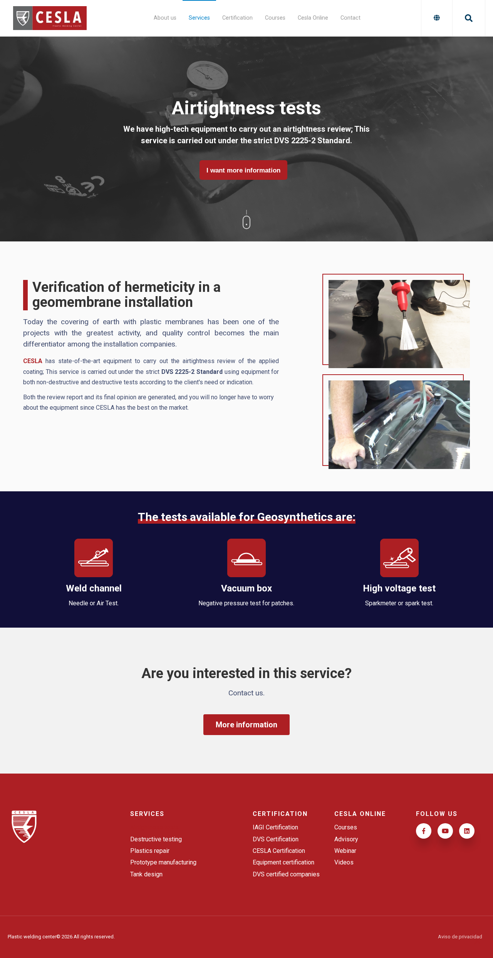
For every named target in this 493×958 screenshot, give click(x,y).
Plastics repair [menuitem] (149, 850)
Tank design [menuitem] (146, 874)
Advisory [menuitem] (346, 839)
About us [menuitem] (165, 18)
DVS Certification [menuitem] (275, 839)
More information (247, 724)
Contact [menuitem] (350, 18)
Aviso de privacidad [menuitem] (460, 937)
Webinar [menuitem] (345, 850)
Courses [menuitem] (275, 18)
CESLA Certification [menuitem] (279, 850)
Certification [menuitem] (237, 18)
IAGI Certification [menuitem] (275, 827)
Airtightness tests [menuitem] (154, 827)
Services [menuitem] (199, 18)
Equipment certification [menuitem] (283, 862)
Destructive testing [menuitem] (156, 839)
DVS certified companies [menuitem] (286, 874)
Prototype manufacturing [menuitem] (163, 862)
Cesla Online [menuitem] (313, 18)
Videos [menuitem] (344, 862)
